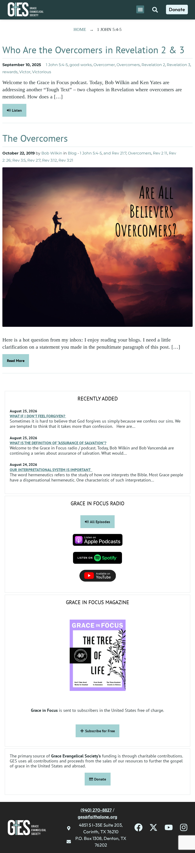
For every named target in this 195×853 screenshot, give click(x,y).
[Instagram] (184, 827)
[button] (140, 9)
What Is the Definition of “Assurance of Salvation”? (58, 442)
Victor (24, 72)
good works (80, 65)
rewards (10, 72)
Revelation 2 (153, 65)
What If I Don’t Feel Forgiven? (38, 416)
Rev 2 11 (160, 153)
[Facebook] (138, 827)
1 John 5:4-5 (57, 65)
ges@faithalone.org (97, 816)
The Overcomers (35, 138)
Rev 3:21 (65, 160)
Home (79, 29)
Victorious (41, 72)
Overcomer (104, 65)
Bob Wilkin (51, 153)
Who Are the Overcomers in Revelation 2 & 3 (93, 49)
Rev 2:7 (33, 160)
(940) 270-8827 (96, 810)
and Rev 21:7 (114, 153)
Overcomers (128, 65)
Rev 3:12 (49, 160)
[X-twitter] (153, 827)
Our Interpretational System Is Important (51, 469)
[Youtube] (169, 827)
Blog (72, 153)
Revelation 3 (178, 65)
